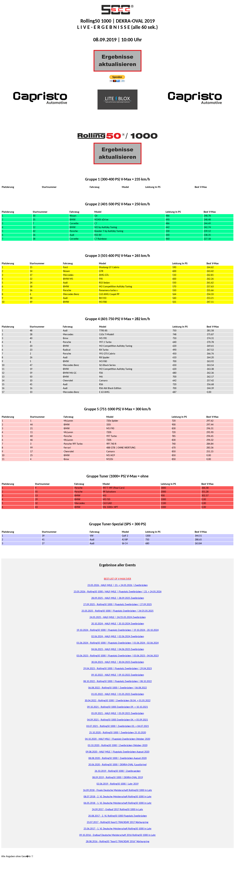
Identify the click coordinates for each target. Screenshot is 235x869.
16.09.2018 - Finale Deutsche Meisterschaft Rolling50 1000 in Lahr (117, 790)
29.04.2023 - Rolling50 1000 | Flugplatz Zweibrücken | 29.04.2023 (117, 668)
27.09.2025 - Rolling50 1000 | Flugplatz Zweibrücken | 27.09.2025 (117, 604)
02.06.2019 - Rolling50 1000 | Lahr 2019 (117, 784)
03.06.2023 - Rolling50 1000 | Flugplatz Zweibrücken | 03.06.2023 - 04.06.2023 (118, 656)
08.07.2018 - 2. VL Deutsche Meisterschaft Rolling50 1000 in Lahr (118, 796)
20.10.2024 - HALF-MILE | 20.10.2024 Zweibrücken (117, 624)
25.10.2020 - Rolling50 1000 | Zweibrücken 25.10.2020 (117, 732)
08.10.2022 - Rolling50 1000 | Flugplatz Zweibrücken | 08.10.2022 (117, 681)
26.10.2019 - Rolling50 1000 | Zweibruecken (118, 771)
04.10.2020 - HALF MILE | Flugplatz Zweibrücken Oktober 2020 (117, 739)
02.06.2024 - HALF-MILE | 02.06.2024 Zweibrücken (117, 636)
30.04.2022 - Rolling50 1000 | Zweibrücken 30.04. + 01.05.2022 (117, 700)
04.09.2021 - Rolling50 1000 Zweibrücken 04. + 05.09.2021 (117, 720)
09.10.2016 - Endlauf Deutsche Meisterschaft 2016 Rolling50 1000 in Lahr (117, 835)
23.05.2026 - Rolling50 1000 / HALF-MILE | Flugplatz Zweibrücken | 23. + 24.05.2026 (117, 591)
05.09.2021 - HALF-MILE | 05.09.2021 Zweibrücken (117, 713)
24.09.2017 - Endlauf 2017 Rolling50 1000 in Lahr (117, 809)
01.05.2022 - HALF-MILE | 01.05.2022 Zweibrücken (117, 694)
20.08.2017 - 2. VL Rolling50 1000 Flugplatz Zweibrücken (117, 816)
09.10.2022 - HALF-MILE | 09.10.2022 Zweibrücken (117, 675)
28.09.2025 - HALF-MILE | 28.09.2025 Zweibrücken (117, 598)
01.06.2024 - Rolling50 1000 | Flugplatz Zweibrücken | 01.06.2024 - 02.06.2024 (118, 643)
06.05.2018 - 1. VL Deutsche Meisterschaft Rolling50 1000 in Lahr (118, 803)
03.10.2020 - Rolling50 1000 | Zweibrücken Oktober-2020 (117, 745)
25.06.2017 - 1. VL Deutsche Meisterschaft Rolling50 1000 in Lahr (118, 829)
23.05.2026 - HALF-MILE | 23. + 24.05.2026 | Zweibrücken (117, 585)
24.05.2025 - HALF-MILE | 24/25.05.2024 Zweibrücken (118, 617)
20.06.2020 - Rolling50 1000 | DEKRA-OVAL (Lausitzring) (117, 764)
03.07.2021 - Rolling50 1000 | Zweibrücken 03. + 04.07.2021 (117, 726)
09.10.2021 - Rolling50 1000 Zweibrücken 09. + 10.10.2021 (117, 707)
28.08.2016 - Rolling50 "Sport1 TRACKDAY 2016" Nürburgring (117, 841)
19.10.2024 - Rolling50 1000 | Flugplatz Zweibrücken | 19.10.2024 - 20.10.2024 (118, 630)
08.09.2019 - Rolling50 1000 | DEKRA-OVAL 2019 (117, 777)
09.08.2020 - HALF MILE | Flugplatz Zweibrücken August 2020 (117, 752)
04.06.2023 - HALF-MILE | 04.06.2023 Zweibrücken (117, 649)
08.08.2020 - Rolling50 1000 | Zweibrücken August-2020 (117, 758)
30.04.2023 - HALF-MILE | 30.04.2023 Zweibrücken (117, 662)
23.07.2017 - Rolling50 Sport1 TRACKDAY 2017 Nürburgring (117, 822)
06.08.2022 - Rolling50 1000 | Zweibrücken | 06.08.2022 (117, 688)
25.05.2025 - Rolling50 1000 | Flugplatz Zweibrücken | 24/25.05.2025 (117, 611)
